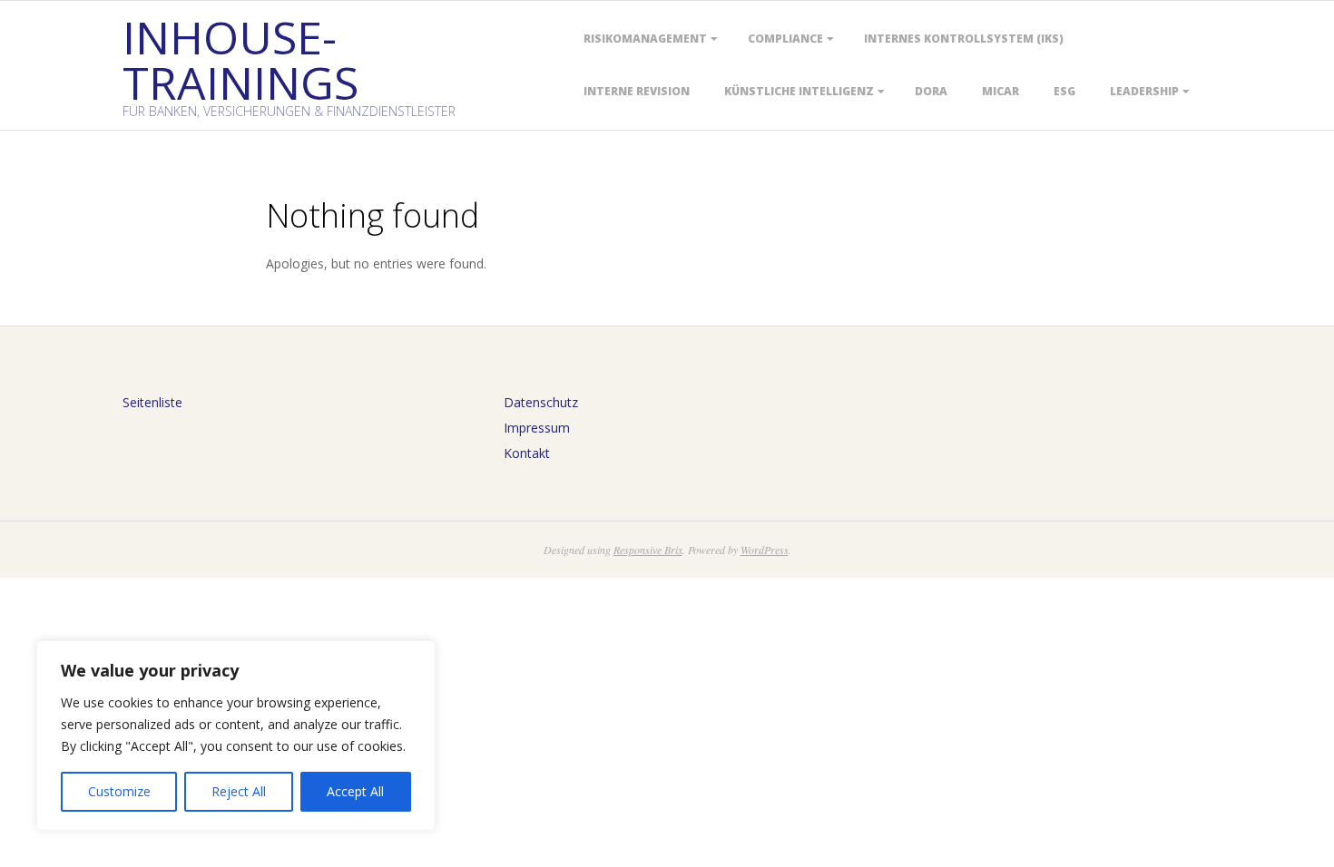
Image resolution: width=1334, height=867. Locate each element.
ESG (1064, 91)
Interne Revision (637, 91)
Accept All (355, 791)
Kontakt (527, 453)
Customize (119, 791)
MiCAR (1000, 91)
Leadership (1144, 91)
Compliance (785, 38)
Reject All (238, 791)
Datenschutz (541, 402)
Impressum (537, 427)
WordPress (765, 549)
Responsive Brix (647, 549)
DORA (931, 91)
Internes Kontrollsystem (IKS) (964, 38)
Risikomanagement (645, 38)
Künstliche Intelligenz (799, 91)
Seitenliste (152, 402)
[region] (236, 735)
